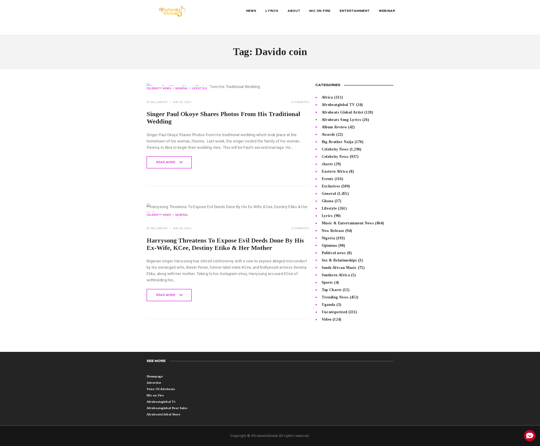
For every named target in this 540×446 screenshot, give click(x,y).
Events (327, 179)
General (181, 89)
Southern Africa (336, 275)
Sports (327, 282)
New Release (333, 231)
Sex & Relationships (339, 260)
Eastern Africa (335, 171)
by (157, 102)
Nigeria (328, 238)
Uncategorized (334, 312)
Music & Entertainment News (348, 223)
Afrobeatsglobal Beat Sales (167, 408)
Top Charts (332, 290)
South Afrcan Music (339, 268)
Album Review (334, 127)
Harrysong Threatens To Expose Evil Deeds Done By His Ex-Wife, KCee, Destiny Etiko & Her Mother (225, 244)
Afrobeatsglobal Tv (161, 401)
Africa (327, 97)
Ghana (327, 201)
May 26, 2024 (182, 102)
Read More (165, 164)
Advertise (154, 382)
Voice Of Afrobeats (161, 389)
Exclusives (331, 186)
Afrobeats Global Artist (342, 112)
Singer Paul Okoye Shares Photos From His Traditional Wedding (223, 117)
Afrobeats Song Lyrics (341, 120)
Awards (328, 134)
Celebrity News (159, 89)
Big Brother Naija (338, 142)
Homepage (155, 376)
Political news (334, 253)
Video (327, 319)
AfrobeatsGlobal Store (164, 414)
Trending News (335, 297)
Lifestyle (199, 89)
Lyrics (327, 216)
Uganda (328, 304)
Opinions (329, 245)
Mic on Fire (155, 395)
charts (327, 164)
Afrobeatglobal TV (338, 105)
